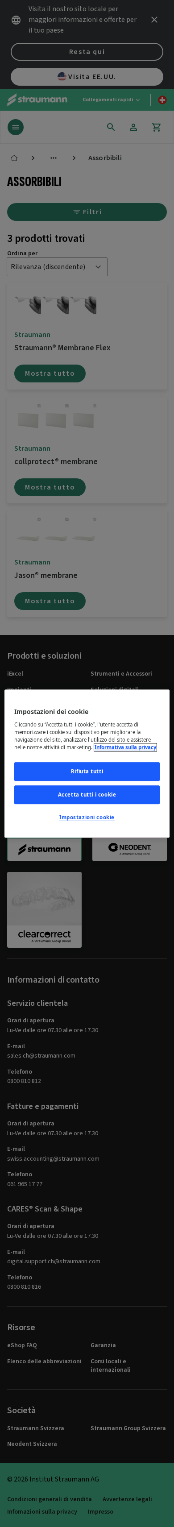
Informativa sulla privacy (125, 747)
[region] (87, 763)
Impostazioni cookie (87, 817)
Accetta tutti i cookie (87, 794)
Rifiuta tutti (87, 771)
